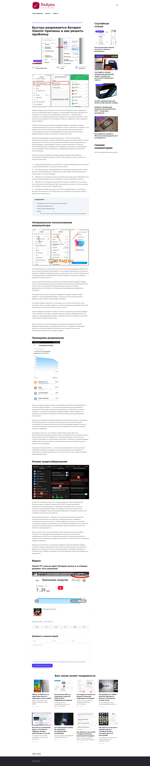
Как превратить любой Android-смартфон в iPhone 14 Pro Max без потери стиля (107, 697)
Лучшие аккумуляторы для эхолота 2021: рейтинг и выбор (106, 102)
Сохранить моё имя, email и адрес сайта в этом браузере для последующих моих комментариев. (59, 661)
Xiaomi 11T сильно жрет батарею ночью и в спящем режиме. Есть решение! (63, 213)
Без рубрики (37, 60)
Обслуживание (37, 13)
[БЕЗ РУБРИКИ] (106, 44)
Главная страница (37, 22)
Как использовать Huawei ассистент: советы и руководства (104, 49)
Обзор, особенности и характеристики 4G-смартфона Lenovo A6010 (41, 696)
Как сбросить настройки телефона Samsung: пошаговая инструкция (86, 734)
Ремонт (48, 13)
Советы (55, 13)
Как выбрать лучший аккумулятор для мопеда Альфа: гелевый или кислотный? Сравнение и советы (104, 76)
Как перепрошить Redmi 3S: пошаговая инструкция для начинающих (63, 730)
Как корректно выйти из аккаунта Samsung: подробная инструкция (86, 696)
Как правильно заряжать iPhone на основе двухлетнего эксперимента (106, 136)
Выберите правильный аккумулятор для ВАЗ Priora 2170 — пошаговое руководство (105, 110)
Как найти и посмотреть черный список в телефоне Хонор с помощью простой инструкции (108, 731)
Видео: (39, 211)
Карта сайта (36, 754)
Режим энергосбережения (46, 208)
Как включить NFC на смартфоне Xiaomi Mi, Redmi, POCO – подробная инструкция (63, 697)
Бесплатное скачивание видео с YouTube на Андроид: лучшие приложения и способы (41, 730)
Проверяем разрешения (45, 206)
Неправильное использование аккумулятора (52, 203)
